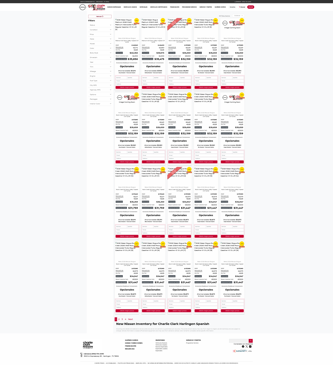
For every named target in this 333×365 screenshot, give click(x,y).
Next (130, 319)
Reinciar (99, 16)
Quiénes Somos (131, 340)
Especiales (159, 351)
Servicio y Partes (193, 340)
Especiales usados (161, 349)
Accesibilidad (111, 363)
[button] (114, 7)
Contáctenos (100, 363)
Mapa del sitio (141, 363)
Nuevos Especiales (162, 347)
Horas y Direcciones (134, 343)
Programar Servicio (192, 343)
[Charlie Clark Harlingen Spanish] (92, 7)
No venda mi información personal (160, 363)
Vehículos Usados (161, 345)
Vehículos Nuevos (161, 343)
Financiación (130, 346)
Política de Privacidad (126, 363)
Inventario (160, 340)
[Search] (251, 341)
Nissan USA (129, 349)
